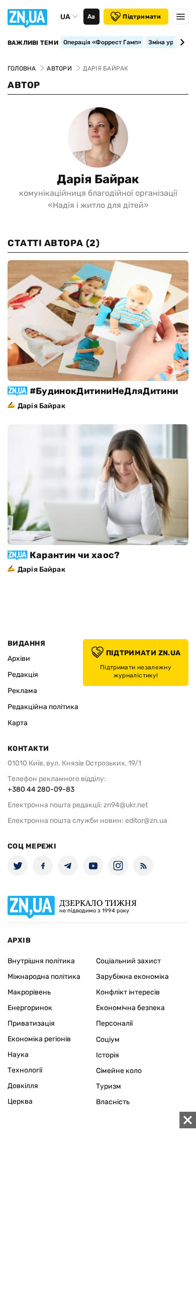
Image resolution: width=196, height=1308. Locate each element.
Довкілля (23, 1086)
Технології (25, 1070)
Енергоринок (30, 1008)
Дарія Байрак (98, 179)
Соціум (108, 1039)
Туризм (108, 1086)
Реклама (22, 690)
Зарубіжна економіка (132, 976)
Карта (18, 723)
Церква (20, 1101)
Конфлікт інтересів (128, 992)
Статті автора (54, 243)
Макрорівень (29, 992)
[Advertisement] (98, 1210)
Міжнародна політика (44, 976)
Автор (24, 85)
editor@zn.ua (146, 820)
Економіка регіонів (39, 1039)
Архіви (19, 658)
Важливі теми (33, 42)
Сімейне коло (119, 1070)
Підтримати (142, 16)
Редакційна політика (43, 707)
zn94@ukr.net (126, 805)
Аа (91, 16)
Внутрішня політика (41, 961)
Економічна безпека (130, 1008)
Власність (113, 1102)
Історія (107, 1055)
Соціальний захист (128, 961)
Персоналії (114, 1023)
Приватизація (31, 1023)
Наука (18, 1054)
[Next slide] (180, 42)
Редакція (23, 674)
